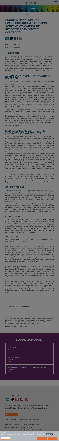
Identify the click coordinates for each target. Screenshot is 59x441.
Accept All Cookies (42, 438)
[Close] (56, 433)
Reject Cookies (52, 438)
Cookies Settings (6, 438)
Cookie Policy (49, 434)
